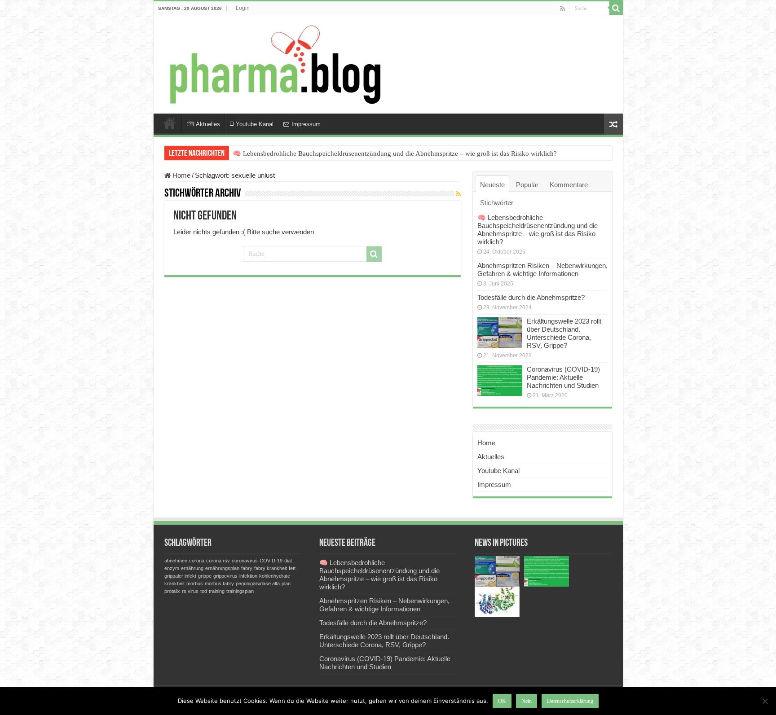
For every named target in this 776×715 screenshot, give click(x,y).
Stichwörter (496, 202)
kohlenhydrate (274, 576)
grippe (205, 576)
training (217, 591)
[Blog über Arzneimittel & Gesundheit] (272, 64)
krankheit (174, 583)
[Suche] (616, 8)
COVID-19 (271, 560)
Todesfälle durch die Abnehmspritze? (531, 297)
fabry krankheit (270, 568)
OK (502, 701)
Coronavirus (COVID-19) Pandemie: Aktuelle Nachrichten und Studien (563, 377)
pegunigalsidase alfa (258, 583)
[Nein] (764, 701)
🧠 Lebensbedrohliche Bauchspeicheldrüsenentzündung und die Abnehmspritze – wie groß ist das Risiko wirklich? (395, 153)
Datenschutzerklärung (570, 701)
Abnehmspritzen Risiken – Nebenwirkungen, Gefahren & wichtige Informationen (542, 269)
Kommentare (569, 185)
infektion (248, 576)
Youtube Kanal (254, 124)
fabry (246, 568)
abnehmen (175, 560)
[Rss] (562, 8)
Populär (527, 185)
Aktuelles (208, 124)
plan (286, 583)
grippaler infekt (180, 576)
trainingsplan (240, 591)
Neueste (492, 185)
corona (196, 560)
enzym (171, 568)
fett (292, 568)
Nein (526, 701)
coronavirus (245, 560)
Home (169, 123)
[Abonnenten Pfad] (458, 193)
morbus (194, 583)
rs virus (190, 591)
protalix (172, 591)
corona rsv (218, 560)
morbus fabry (219, 583)
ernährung (192, 568)
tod (203, 591)
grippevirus (225, 576)
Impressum (306, 124)
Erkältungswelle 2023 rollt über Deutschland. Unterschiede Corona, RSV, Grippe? (564, 333)
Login (243, 8)
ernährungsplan (222, 568)
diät (288, 560)
